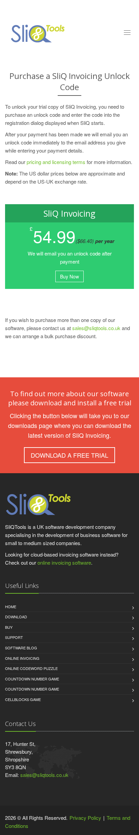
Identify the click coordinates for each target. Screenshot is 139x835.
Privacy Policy (85, 817)
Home (10, 606)
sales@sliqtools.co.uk (96, 327)
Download (16, 616)
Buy (8, 627)
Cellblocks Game (23, 699)
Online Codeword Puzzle (31, 668)
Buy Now (69, 276)
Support (14, 637)
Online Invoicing (22, 658)
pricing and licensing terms (56, 161)
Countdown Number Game (32, 678)
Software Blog (21, 647)
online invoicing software (64, 562)
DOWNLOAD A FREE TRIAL (69, 455)
